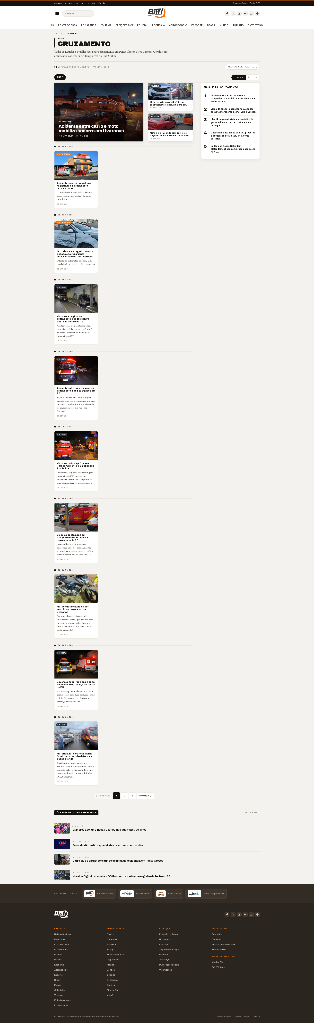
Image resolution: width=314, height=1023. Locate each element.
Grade (239, 77)
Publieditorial (61, 1005)
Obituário (164, 944)
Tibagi (110, 949)
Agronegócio (178, 25)
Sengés (111, 970)
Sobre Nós (217, 934)
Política (106, 25)
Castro (110, 934)
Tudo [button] (60, 77)
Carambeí (112, 939)
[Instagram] (239, 13)
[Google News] (257, 13)
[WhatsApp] (251, 13)
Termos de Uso (219, 949)
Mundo (224, 25)
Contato (216, 939)
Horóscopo (164, 939)
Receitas (163, 954)
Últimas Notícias (62, 934)
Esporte (197, 25)
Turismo (238, 25)
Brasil (211, 25)
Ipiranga (111, 975)
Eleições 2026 (124, 25)
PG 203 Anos (88, 25)
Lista (254, 77)
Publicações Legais (169, 965)
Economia (158, 25)
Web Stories (165, 970)
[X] (233, 13)
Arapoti (110, 965)
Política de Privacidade (223, 944)
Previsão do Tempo (169, 934)
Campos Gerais (240, 3)
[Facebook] (227, 13)
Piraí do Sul (112, 990)
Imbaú (110, 995)
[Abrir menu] (57, 13)
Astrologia (164, 959)
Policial (142, 25)
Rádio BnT (255, 3)
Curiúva (111, 985)
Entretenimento (259, 25)
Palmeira (111, 944)
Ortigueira (112, 980)
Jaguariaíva (113, 959)
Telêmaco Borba (115, 954)
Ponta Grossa (67, 25)
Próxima (144, 795)
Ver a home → (252, 812)
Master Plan (218, 962)
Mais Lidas (59, 939)
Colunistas (59, 990)
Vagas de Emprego (169, 949)
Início (58, 34)
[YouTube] (245, 13)
